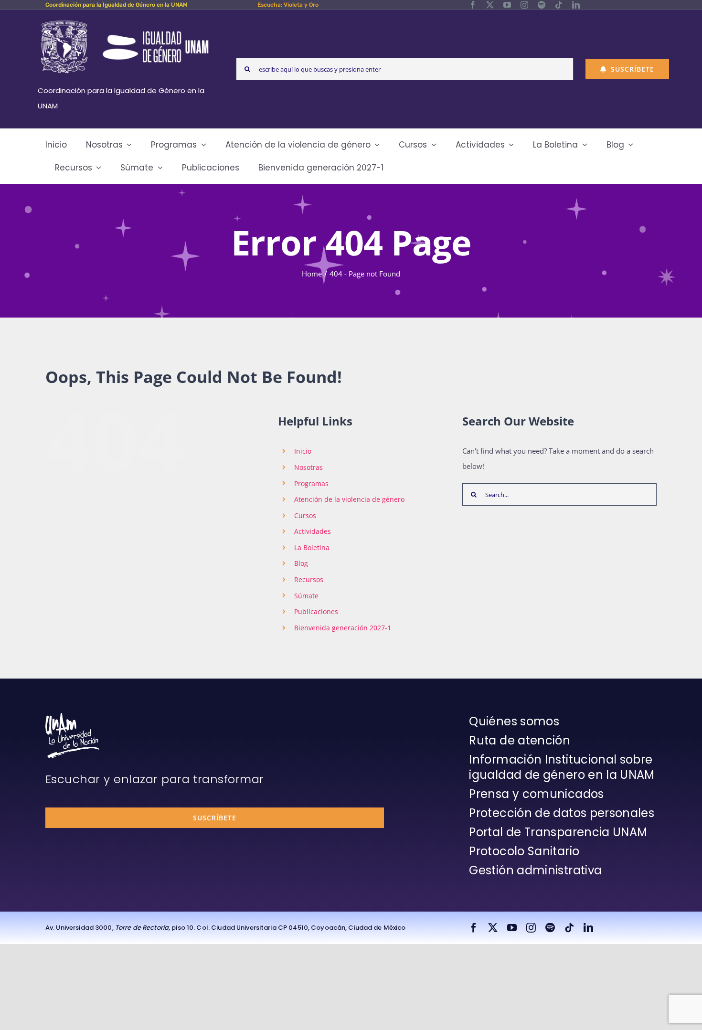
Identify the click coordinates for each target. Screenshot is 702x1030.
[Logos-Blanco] (125, 21)
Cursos (305, 515)
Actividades (312, 531)
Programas (311, 483)
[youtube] (507, 5)
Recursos (308, 579)
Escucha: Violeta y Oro (288, 4)
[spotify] (541, 5)
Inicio (302, 451)
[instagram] (524, 5)
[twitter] (490, 5)
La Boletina (312, 547)
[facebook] (473, 5)
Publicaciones (316, 611)
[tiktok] (559, 5)
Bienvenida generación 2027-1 (342, 627)
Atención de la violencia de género (349, 499)
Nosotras (308, 467)
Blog (301, 563)
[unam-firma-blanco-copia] (72, 716)
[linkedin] (576, 5)
